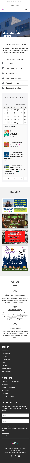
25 (11, 122)
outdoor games (19, 333)
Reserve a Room (11, 1)
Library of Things (15, 310)
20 (18, 119)
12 (15, 116)
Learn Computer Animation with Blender (14, 156)
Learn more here (19, 302)
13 (18, 116)
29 (15, 110)
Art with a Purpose (14, 134)
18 (11, 119)
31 (21, 110)
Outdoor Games (15, 328)
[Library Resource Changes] (15, 291)
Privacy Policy (10, 428)
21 (21, 119)
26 (15, 122)
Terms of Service (22, 428)
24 (8, 122)
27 (8, 110)
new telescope (22, 315)
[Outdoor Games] (15, 324)
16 (5, 119)
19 (15, 119)
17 (8, 119)
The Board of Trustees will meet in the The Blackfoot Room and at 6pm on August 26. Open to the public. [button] (15, 50)
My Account (15, 5)
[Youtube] (19, 456)
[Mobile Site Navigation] (26, 9)
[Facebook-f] (15, 456)
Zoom (21, 50)
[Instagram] (11, 456)
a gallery (12, 317)
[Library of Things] (15, 306)
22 (25, 119)
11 (11, 116)
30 (18, 110)
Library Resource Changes (15, 295)
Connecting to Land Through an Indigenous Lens (14, 169)
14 (21, 116)
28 (11, 110)
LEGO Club (14, 145)
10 (8, 116)
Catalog (20, 1)
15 (25, 116)
